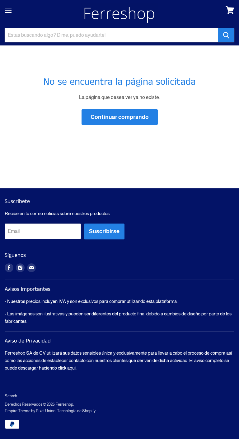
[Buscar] (226, 35)
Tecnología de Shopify (76, 410)
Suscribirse (104, 231)
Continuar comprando (120, 117)
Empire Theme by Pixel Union (30, 410)
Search (11, 396)
